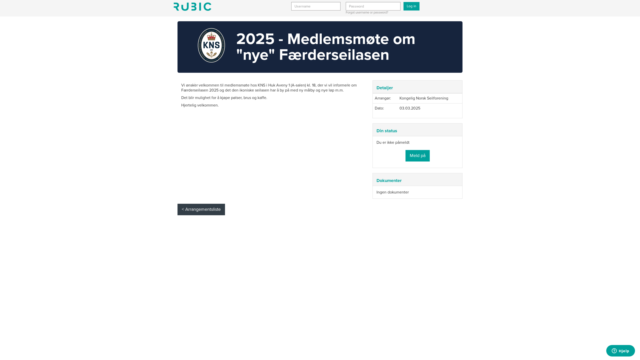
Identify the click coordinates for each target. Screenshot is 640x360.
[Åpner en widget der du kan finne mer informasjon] (620, 351)
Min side (192, 6)
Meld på (418, 155)
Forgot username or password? (367, 12)
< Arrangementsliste (201, 209)
